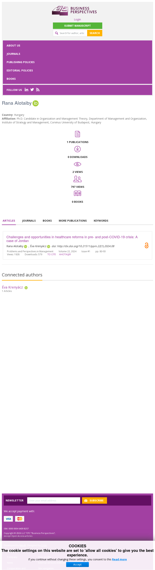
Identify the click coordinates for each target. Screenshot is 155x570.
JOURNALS (29, 220)
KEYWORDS (101, 220)
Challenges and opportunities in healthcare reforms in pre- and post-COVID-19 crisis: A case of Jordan (72, 238)
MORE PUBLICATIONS (73, 220)
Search (95, 33)
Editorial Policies (20, 70)
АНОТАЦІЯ (65, 254)
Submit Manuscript (77, 25)
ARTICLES (9, 220)
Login (77, 19)
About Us (13, 45)
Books (11, 78)
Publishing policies (21, 62)
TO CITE (51, 254)
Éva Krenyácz (12, 287)
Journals (13, 54)
